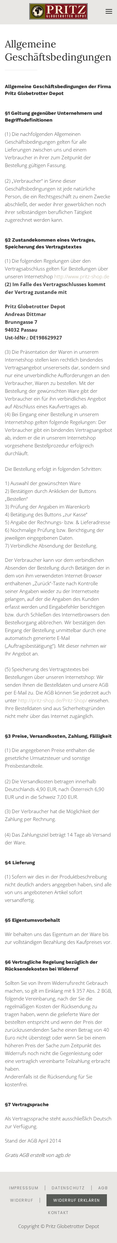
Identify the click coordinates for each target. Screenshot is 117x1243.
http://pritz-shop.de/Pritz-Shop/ (53, 700)
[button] (109, 11)
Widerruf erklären (76, 1200)
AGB (103, 1188)
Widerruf (21, 1200)
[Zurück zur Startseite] (59, 11)
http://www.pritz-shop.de (81, 276)
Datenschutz (68, 1188)
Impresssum (23, 1188)
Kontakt (58, 1212)
